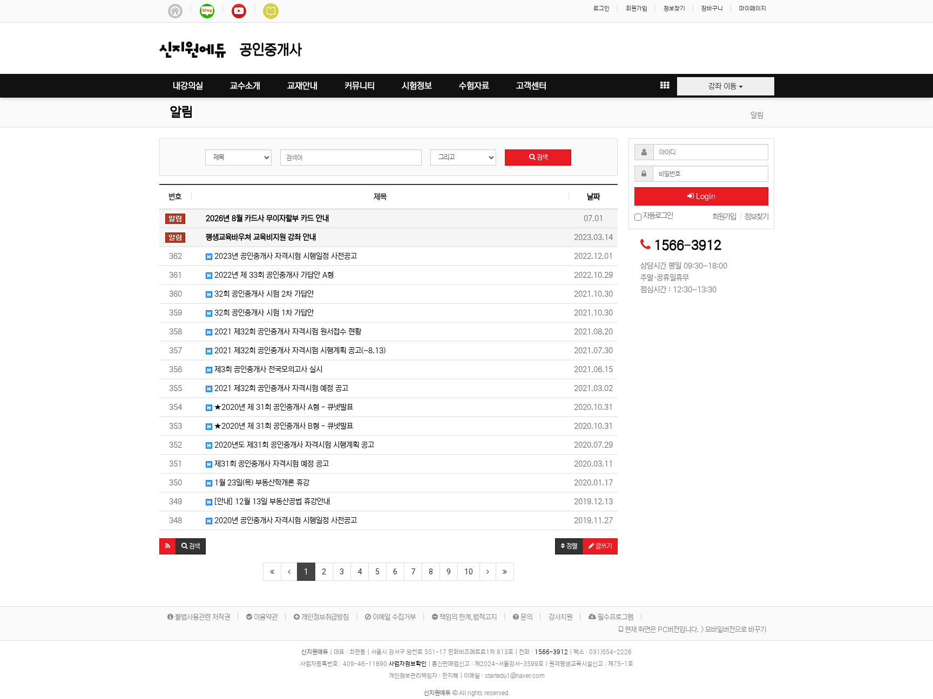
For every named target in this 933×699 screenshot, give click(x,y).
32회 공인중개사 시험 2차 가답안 (263, 294)
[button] (167, 546)
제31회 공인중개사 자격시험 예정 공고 (270, 464)
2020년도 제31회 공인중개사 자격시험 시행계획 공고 (293, 445)
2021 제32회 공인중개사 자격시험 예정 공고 (280, 388)
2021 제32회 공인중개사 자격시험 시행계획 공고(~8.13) (299, 350)
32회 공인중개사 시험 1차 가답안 (263, 313)
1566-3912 (687, 245)
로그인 (601, 8)
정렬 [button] (571, 546)
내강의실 (188, 86)
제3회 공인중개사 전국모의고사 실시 (267, 369)
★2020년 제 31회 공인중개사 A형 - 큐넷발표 (282, 407)
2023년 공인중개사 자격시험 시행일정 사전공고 (284, 256)
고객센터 (531, 86)
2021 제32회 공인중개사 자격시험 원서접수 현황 (286, 331)
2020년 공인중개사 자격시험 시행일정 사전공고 (284, 520)
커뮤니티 (359, 86)
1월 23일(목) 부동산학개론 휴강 (260, 482)
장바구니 (712, 8)
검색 (541, 157)
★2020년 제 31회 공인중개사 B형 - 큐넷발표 (282, 426)
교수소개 (245, 86)
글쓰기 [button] (603, 546)
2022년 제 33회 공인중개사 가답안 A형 (273, 275)
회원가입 (636, 8)
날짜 (593, 197)
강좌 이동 (723, 86)
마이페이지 (752, 8)
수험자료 (474, 86)
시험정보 (417, 86)
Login (704, 196)
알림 (181, 112)
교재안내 (302, 86)
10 (468, 571)
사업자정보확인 (408, 664)
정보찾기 (674, 8)
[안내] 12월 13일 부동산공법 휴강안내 (271, 501)
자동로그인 (657, 215)
